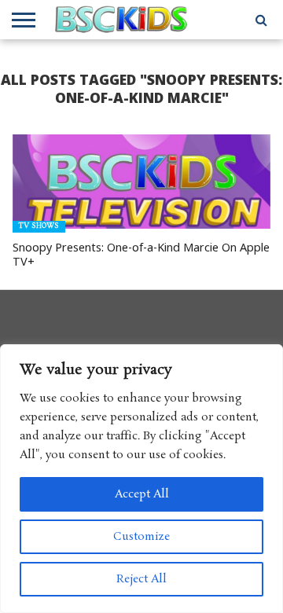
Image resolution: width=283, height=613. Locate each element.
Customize (141, 537)
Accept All (142, 494)
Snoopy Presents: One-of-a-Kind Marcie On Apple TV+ (141, 255)
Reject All (141, 579)
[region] (141, 478)
